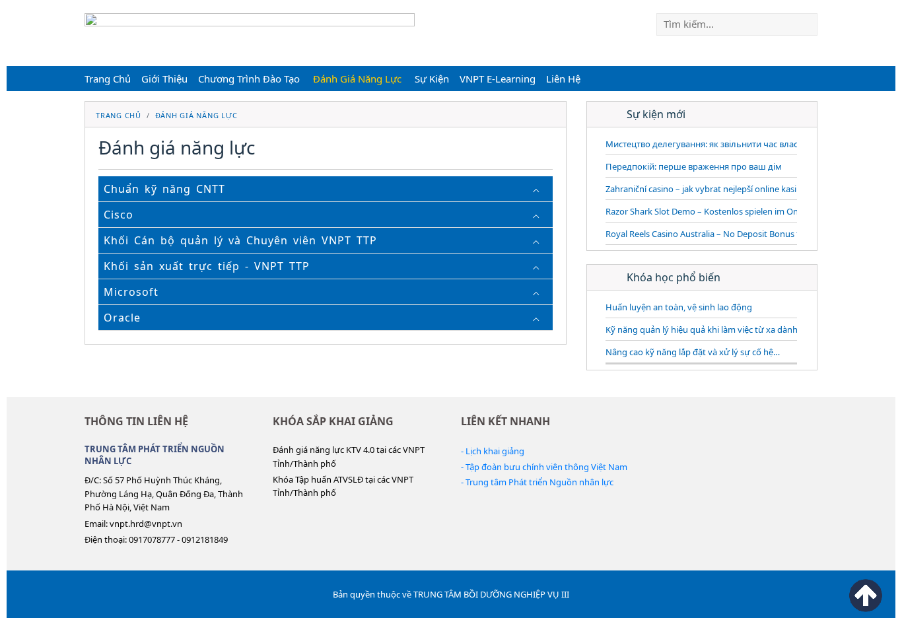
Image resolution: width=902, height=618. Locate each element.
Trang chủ (108, 78)
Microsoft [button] (131, 292)
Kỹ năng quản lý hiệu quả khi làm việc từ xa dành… (705, 329)
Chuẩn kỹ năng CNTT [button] (164, 189)
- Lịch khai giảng (492, 451)
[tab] (325, 189)
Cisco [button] (118, 214)
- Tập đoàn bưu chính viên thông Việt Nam (544, 467)
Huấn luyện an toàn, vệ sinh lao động (679, 307)
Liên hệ (563, 78)
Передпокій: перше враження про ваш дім (694, 166)
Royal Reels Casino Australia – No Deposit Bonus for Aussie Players (735, 234)
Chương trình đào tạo (249, 78)
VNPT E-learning (498, 78)
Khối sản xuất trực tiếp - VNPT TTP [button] (207, 266)
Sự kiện (432, 78)
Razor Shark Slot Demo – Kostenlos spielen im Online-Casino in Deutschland (754, 211)
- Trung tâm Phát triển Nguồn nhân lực (537, 482)
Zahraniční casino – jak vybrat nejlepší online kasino (706, 189)
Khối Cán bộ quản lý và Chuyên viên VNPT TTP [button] (240, 240)
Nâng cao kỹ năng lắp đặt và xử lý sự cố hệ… (693, 352)
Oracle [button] (122, 317)
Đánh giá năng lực (357, 78)
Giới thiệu (164, 78)
